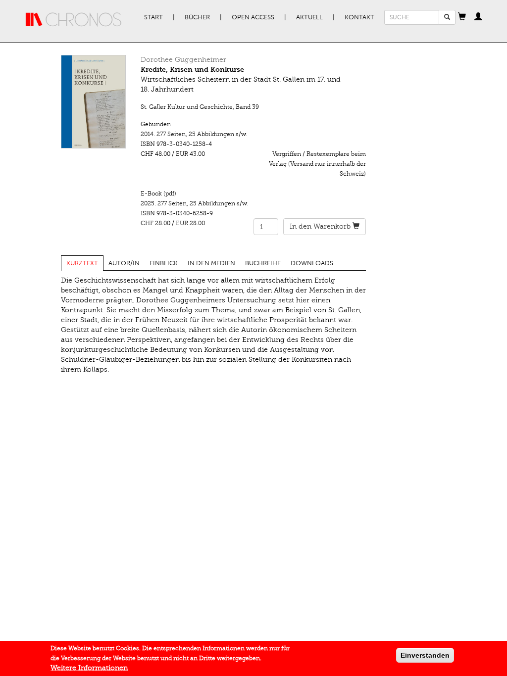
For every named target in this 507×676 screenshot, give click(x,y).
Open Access (253, 17)
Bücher (197, 17)
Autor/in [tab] (124, 263)
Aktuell (309, 17)
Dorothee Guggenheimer (183, 59)
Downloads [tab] (312, 263)
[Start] (74, 19)
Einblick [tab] (164, 263)
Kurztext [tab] (82, 263)
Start (153, 17)
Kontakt (359, 17)
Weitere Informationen (89, 668)
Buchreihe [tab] (263, 263)
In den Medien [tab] (211, 263)
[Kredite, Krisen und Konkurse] (93, 101)
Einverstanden (425, 655)
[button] (462, 17)
